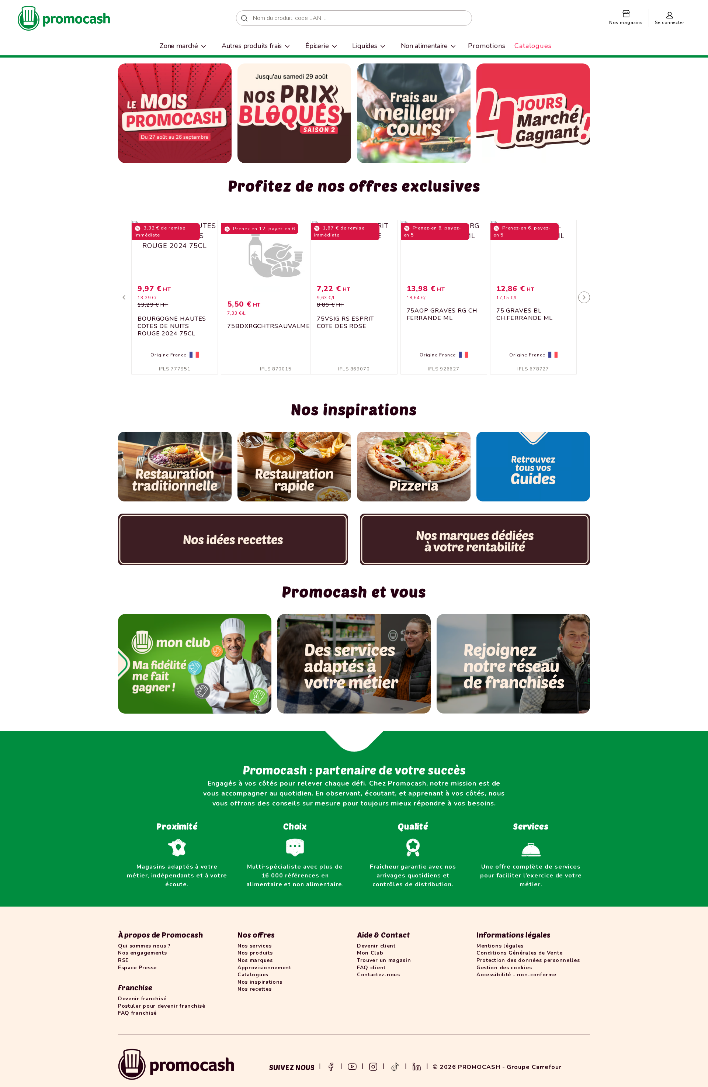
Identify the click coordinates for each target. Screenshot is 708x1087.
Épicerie (317, 45)
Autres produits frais (252, 45)
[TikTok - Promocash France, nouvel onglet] (395, 1066)
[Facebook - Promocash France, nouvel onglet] (330, 1066)
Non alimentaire (424, 45)
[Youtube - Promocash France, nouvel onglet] (352, 1066)
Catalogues (533, 45)
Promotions (487, 45)
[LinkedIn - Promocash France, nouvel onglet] (416, 1066)
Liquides (364, 45)
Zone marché (179, 45)
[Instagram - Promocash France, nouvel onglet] (373, 1066)
